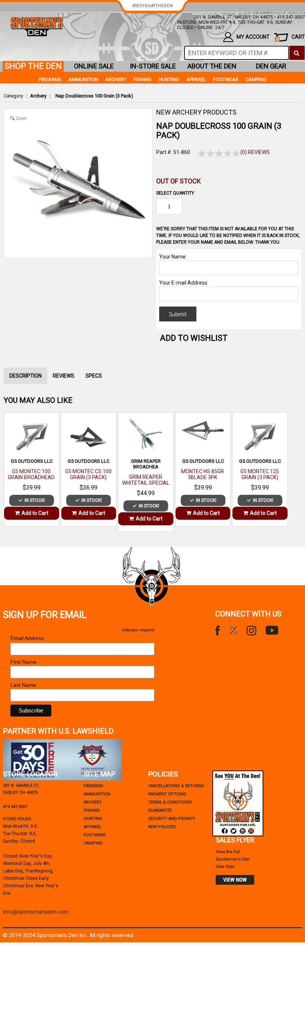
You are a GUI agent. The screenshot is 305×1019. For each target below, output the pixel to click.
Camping (255, 79)
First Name (23, 662)
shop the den (33, 66)
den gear (271, 66)
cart (290, 38)
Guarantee (160, 810)
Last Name (23, 685)
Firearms (50, 79)
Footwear (225, 79)
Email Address (29, 638)
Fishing (142, 79)
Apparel (196, 79)
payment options (167, 794)
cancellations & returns (176, 786)
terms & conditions (170, 802)
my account (253, 37)
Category (13, 96)
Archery (38, 96)
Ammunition (83, 79)
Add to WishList (194, 338)
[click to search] (297, 53)
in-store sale (153, 66)
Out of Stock (178, 181)
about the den (212, 66)
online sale (94, 66)
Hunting (168, 79)
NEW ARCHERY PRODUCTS (196, 112)
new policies (162, 826)
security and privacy (171, 818)
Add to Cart (35, 513)
